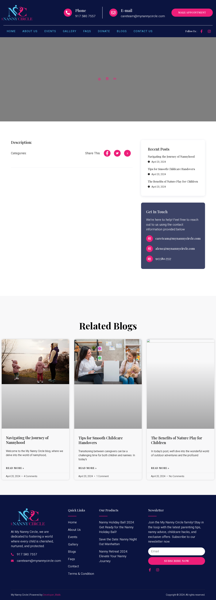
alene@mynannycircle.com (175, 249)
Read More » (15, 468)
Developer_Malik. (52, 595)
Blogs (122, 31)
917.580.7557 (163, 259)
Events (50, 31)
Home (11, 31)
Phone (80, 10)
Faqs (87, 31)
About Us (30, 31)
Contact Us (143, 31)
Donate (104, 31)
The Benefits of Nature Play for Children (176, 440)
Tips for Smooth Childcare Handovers (100, 440)
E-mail (126, 10)
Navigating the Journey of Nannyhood (27, 440)
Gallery (69, 31)
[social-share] (107, 153)
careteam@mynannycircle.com (178, 238)
